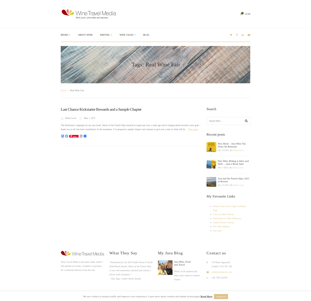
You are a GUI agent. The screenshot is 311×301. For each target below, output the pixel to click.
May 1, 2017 (90, 118)
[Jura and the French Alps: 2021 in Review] (211, 182)
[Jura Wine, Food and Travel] (165, 267)
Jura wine (217, 231)
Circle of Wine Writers (223, 214)
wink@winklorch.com (221, 272)
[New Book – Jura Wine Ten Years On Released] (211, 147)
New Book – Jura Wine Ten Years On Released (232, 145)
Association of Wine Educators (227, 218)
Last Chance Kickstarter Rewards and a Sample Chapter (101, 109)
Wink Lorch (70, 118)
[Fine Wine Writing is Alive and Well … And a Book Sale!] (211, 164)
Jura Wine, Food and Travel (182, 263)
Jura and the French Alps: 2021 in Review (233, 180)
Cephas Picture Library (223, 222)
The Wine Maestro (221, 226)
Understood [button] (221, 296)
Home (63, 90)
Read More (207, 296)
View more (193, 129)
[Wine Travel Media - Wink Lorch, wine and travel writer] (88, 14)
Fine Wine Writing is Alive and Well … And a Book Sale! (233, 162)
